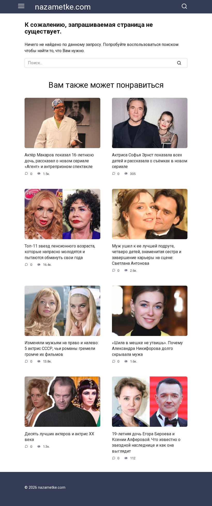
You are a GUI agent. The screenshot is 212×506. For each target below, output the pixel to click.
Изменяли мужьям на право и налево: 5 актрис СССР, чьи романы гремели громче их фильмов (62, 348)
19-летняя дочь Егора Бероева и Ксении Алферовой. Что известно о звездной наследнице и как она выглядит (146, 442)
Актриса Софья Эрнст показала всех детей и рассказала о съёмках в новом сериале (149, 160)
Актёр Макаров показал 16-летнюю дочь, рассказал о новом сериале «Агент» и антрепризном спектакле (59, 160)
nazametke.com (63, 6)
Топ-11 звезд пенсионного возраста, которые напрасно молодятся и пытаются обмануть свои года (60, 252)
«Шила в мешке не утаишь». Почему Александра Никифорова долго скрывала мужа (147, 348)
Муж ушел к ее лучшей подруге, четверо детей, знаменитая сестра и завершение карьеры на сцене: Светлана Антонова (146, 255)
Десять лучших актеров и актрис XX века (59, 436)
